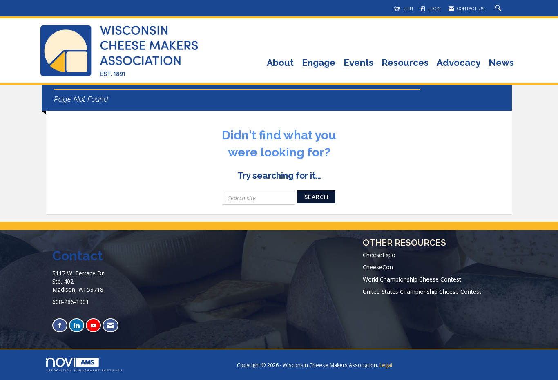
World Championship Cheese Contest (412, 279)
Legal (385, 365)
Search (316, 197)
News (501, 63)
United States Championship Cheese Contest (422, 291)
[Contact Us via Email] (110, 325)
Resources (405, 63)
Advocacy (458, 63)
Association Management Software (84, 370)
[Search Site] (499, 8)
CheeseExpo (379, 255)
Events (358, 63)
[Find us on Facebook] (59, 325)
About (280, 63)
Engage (318, 63)
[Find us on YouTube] (93, 325)
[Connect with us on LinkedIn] (76, 325)
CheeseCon (378, 267)
